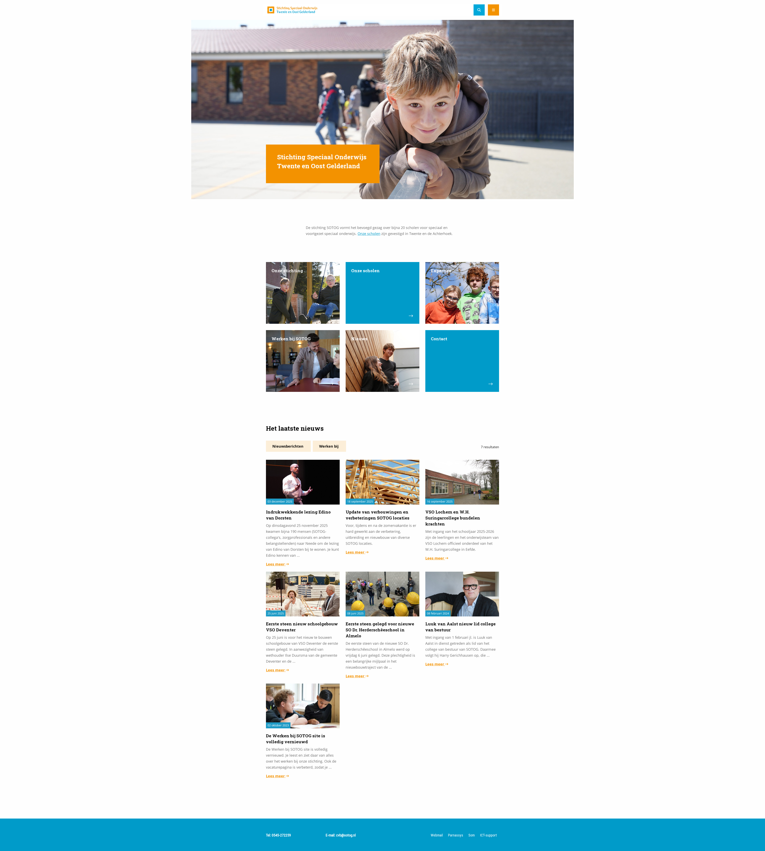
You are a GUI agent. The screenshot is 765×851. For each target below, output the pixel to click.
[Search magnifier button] (479, 10)
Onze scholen (369, 233)
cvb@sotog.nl (346, 835)
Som (471, 835)
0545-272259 (281, 835)
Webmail (437, 835)
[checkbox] (288, 446)
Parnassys (455, 835)
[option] (382, 109)
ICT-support (488, 835)
